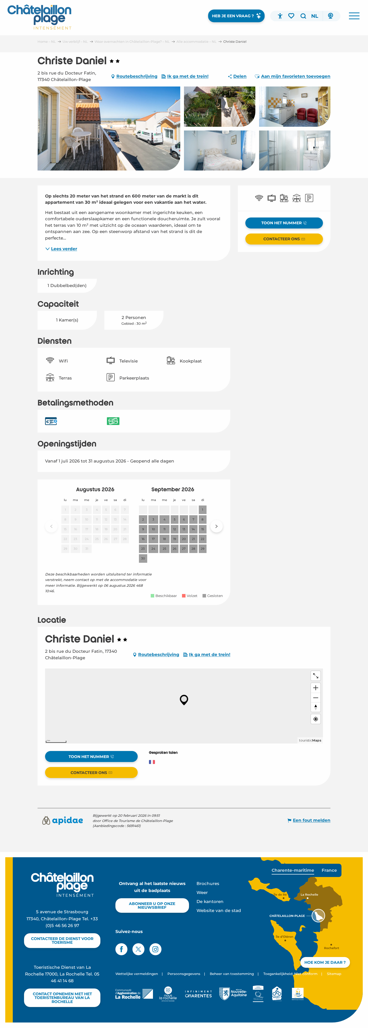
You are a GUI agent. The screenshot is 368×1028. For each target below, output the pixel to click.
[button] (303, 16)
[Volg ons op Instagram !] (155, 949)
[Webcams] (330, 16)
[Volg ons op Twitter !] (138, 949)
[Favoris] (291, 15)
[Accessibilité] (280, 16)
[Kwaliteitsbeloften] (258, 994)
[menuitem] (39, 17)
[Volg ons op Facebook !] (121, 949)
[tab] (293, 870)
